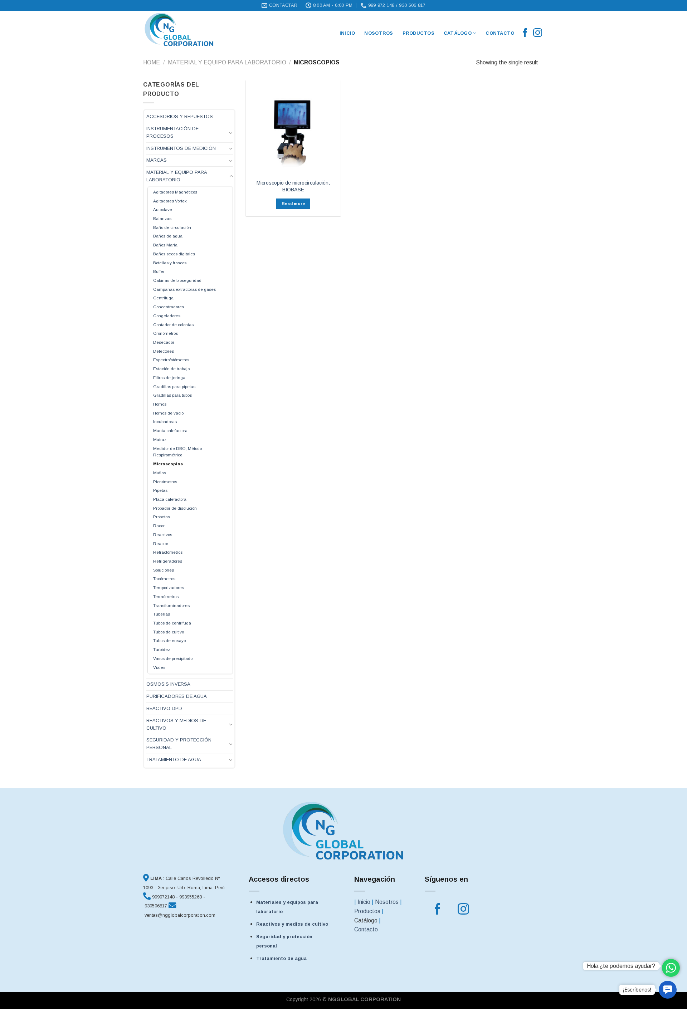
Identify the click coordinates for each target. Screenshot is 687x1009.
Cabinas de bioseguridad (177, 280)
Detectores (163, 351)
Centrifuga (163, 297)
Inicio (363, 902)
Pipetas (160, 490)
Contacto (500, 33)
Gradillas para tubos (172, 395)
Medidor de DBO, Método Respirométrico (177, 451)
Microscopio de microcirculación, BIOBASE (293, 186)
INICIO (347, 33)
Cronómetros (165, 333)
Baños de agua (167, 236)
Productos (418, 33)
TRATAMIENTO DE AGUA (173, 759)
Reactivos (162, 534)
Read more (293, 203)
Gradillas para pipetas (174, 386)
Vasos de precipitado (173, 658)
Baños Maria (165, 245)
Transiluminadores (171, 605)
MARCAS (156, 160)
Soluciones (163, 570)
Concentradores (168, 306)
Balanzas (162, 218)
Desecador (163, 342)
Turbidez (161, 649)
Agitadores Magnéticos (175, 192)
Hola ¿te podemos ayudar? (621, 966)
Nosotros (378, 33)
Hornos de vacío (168, 413)
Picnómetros (165, 481)
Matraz (159, 439)
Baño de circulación (172, 227)
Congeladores (166, 315)
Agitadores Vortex (170, 201)
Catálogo (458, 33)
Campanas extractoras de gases (184, 289)
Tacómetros (164, 578)
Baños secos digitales (174, 253)
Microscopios (168, 463)
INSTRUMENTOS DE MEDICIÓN (181, 148)
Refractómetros (167, 552)
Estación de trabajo (171, 368)
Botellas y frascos (169, 262)
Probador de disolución (175, 508)
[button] (668, 990)
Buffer (159, 271)
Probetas (161, 516)
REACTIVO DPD (164, 708)
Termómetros (166, 596)
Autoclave (162, 209)
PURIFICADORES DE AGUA (176, 696)
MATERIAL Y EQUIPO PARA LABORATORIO (227, 62)
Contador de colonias (173, 324)
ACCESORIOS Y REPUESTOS (179, 116)
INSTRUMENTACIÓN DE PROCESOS (172, 132)
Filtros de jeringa (169, 377)
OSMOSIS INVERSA (168, 684)
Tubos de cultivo (168, 632)
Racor (159, 525)
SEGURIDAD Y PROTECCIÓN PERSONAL (178, 743)
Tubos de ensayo (169, 640)
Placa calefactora (169, 499)
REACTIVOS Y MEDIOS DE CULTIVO (176, 724)
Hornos (159, 404)
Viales (159, 667)
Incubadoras (165, 421)
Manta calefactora (170, 430)
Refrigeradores (167, 561)
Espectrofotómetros (171, 359)
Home (151, 62)
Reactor (160, 543)
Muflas (159, 472)
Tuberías (161, 614)
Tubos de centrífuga (172, 623)
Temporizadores (168, 587)
